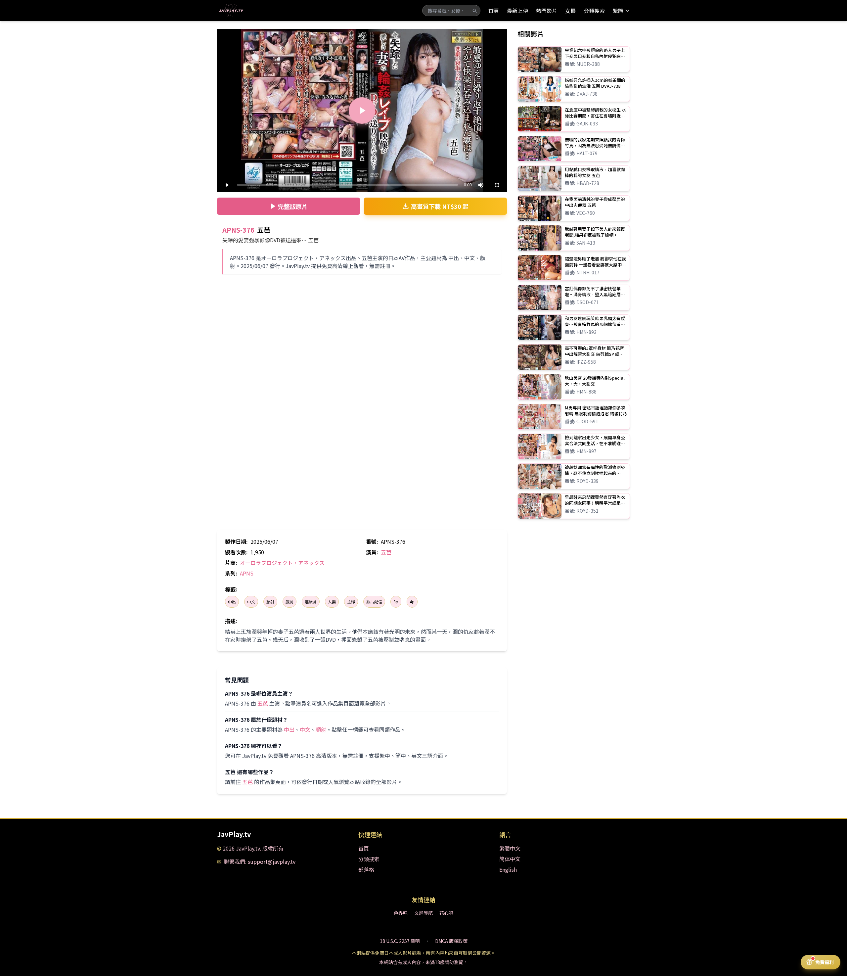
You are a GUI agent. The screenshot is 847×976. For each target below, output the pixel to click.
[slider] (347, 185)
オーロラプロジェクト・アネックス (282, 563)
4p (412, 601)
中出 (232, 601)
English (508, 869)
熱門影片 (546, 11)
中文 (251, 601)
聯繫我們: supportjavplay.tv (259, 861)
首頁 (493, 11)
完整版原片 (293, 206)
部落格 (366, 869)
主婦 (351, 601)
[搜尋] (474, 10)
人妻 (332, 601)
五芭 (386, 552)
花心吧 (446, 912)
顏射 (270, 601)
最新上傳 (517, 11)
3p (395, 601)
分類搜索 (594, 11)
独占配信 (374, 601)
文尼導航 (423, 912)
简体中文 (509, 859)
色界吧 (401, 912)
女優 (570, 11)
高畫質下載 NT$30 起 (439, 206)
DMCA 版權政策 (451, 941)
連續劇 (311, 601)
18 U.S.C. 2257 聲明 (400, 941)
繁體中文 (509, 848)
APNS (246, 573)
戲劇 (289, 601)
